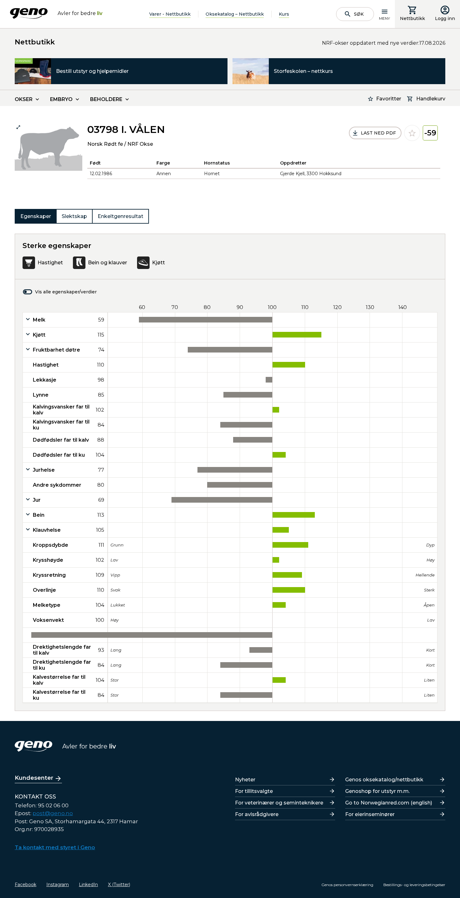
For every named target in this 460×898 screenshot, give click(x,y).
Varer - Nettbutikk (170, 14)
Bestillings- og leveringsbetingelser (414, 884)
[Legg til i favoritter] (412, 133)
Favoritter (388, 99)
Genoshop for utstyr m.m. (377, 791)
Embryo (61, 99)
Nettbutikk (412, 18)
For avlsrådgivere (257, 814)
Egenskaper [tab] (35, 216)
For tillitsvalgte (254, 791)
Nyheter (245, 780)
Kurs (284, 14)
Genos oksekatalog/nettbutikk (384, 780)
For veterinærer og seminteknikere (279, 803)
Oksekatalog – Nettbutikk (235, 14)
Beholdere (106, 99)
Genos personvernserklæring (347, 884)
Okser (24, 99)
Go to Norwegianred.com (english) (388, 803)
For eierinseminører (370, 814)
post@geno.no (53, 813)
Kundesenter (34, 777)
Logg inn (445, 18)
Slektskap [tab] (74, 216)
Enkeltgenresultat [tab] (120, 216)
